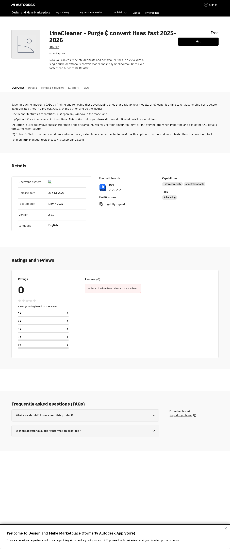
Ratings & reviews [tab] (52, 88)
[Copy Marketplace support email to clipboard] (194, 415)
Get (198, 41)
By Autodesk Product (92, 12)
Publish (118, 12)
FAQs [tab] (86, 88)
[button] (85, 415)
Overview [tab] (18, 88)
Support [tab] (73, 88)
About (136, 12)
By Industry (62, 12)
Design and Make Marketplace (30, 12)
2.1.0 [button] (51, 215)
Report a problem (181, 415)
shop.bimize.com (73, 140)
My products (152, 12)
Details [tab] (32, 88)
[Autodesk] (23, 4)
